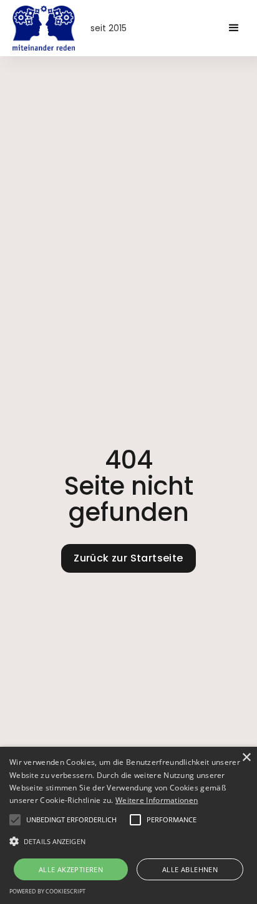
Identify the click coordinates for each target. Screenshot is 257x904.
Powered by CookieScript (47, 891)
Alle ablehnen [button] (190, 869)
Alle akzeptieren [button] (71, 869)
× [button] (246, 757)
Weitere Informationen (156, 800)
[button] (234, 28)
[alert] (128, 825)
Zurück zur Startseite (128, 558)
